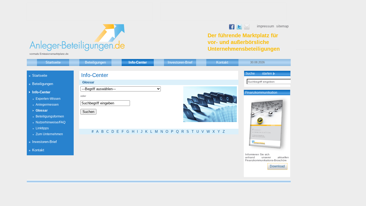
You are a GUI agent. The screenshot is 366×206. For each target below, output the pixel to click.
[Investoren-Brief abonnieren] (246, 28)
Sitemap (282, 26)
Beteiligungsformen (50, 116)
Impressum (265, 26)
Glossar (42, 110)
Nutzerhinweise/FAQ (50, 122)
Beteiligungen (95, 62)
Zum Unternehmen (49, 134)
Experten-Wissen (48, 99)
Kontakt (222, 62)
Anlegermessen (47, 104)
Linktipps (42, 128)
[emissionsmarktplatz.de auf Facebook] (231, 28)
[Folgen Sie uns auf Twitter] (239, 28)
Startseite (53, 62)
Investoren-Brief (180, 62)
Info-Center (138, 62)
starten (267, 73)
